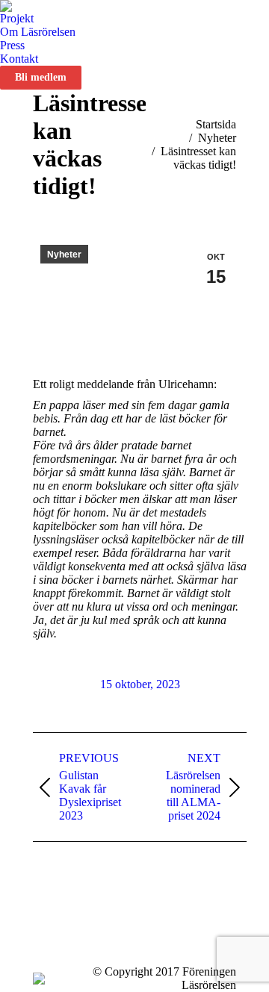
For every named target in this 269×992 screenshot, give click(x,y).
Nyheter (64, 254)
